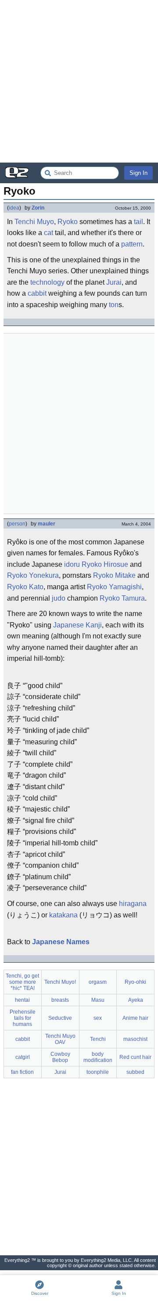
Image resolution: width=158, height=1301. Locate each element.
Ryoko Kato (25, 587)
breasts (60, 1000)
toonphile (97, 1072)
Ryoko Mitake (114, 575)
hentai (22, 1000)
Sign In (138, 173)
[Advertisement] (79, 81)
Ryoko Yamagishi (114, 587)
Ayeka (135, 1000)
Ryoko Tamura (122, 598)
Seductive (60, 1018)
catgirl (22, 1057)
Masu (97, 1000)
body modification (97, 1057)
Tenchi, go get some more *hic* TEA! (22, 982)
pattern (132, 244)
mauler (46, 524)
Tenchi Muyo (34, 221)
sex (97, 1018)
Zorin (38, 208)
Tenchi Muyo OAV (60, 1039)
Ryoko (67, 221)
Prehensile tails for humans (23, 1018)
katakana (63, 915)
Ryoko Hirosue (105, 564)
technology (47, 282)
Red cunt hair (135, 1057)
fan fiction (22, 1072)
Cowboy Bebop (60, 1057)
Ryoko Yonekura (33, 575)
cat (48, 232)
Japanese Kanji (77, 625)
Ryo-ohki (135, 982)
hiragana (133, 903)
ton (113, 304)
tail (138, 221)
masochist (135, 1039)
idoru (72, 564)
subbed (135, 1072)
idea (14, 208)
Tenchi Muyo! (60, 982)
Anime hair (135, 1018)
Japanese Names (61, 942)
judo (58, 598)
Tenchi (98, 1039)
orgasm (98, 982)
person (17, 524)
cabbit (37, 293)
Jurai (114, 282)
